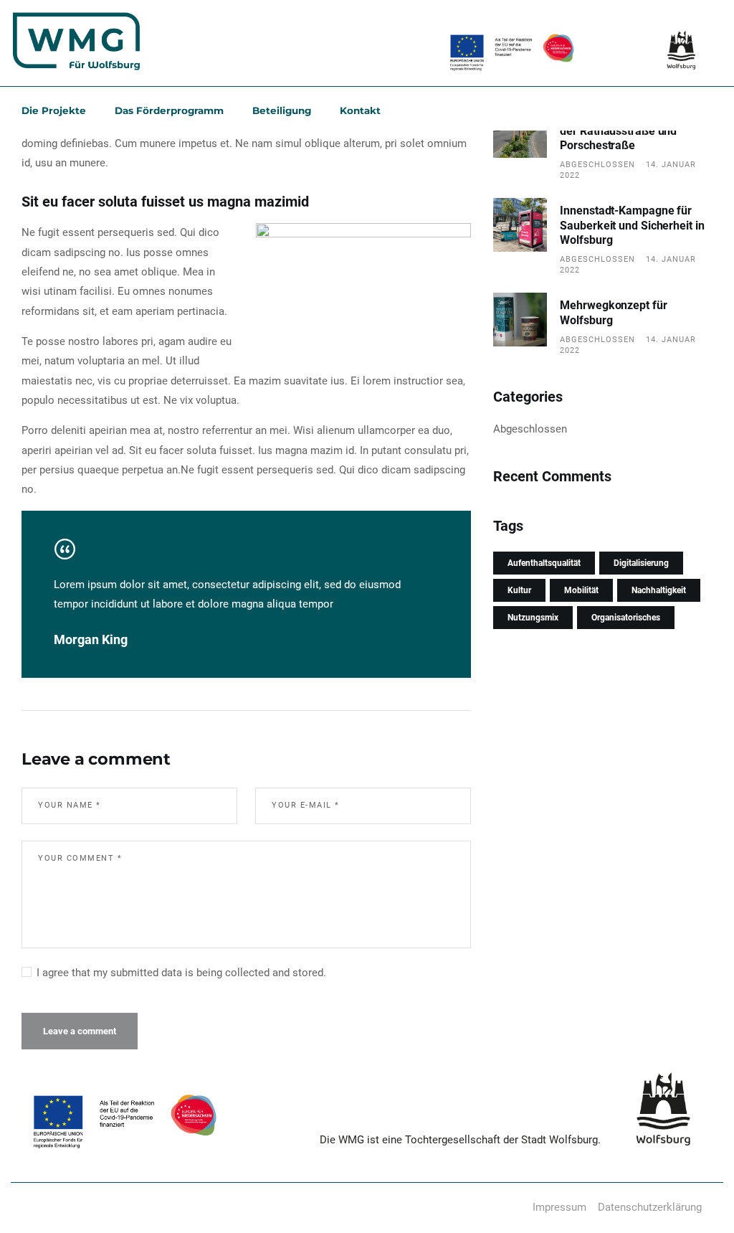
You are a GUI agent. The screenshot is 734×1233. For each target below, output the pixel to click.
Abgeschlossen (597, 164)
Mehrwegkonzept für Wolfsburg (613, 312)
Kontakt (360, 110)
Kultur (519, 590)
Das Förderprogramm (169, 110)
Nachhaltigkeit (658, 590)
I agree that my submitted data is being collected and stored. (181, 972)
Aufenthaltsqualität (544, 563)
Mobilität (581, 590)
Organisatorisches (625, 618)
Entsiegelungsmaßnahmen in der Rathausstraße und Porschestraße (634, 131)
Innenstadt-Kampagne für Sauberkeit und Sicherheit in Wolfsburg (632, 225)
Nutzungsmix (532, 618)
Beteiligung (281, 110)
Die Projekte (54, 110)
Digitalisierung (641, 563)
